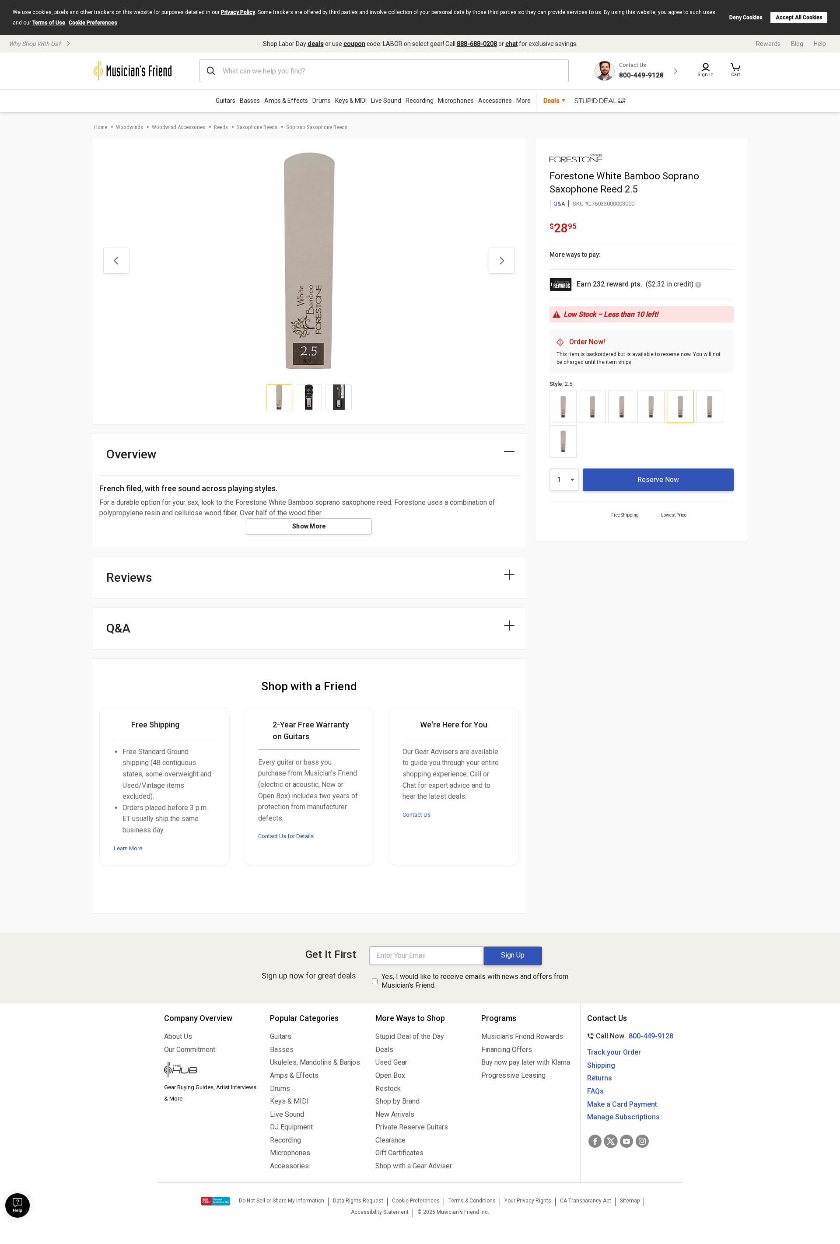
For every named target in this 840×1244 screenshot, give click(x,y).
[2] (651, 407)
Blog (797, 43)
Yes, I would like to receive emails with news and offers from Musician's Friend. (475, 981)
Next (502, 261)
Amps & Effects (286, 100)
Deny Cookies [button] (746, 17)
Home (100, 127)
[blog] (210, 1071)
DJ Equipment (291, 1127)
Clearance (390, 1140)
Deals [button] (551, 100)
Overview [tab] (131, 454)
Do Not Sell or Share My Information (281, 1201)
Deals (384, 1049)
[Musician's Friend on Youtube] (626, 1141)
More (523, 100)
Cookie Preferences (93, 23)
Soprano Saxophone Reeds (316, 127)
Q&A (559, 203)
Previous (116, 261)
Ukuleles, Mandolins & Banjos (315, 1062)
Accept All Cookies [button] (799, 17)
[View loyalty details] (698, 285)
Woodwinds (129, 127)
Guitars (225, 100)
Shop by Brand (397, 1101)
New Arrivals (394, 1114)
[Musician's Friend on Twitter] (611, 1141)
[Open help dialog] (17, 1205)
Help (820, 43)
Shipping (601, 1065)
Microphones (456, 100)
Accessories (495, 100)
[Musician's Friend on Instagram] (642, 1141)
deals (316, 43)
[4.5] (563, 441)
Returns (599, 1078)
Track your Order (614, 1052)
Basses (250, 100)
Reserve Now (658, 479)
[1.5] (621, 407)
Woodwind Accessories (178, 127)
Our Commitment (189, 1049)
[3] (563, 407)
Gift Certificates (399, 1153)
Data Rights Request (358, 1201)
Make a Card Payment (622, 1104)
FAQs (595, 1091)
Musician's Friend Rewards (522, 1036)
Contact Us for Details (286, 836)
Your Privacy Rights (527, 1201)
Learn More (128, 848)
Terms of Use (48, 23)
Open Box (390, 1075)
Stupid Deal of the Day (409, 1036)
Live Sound (386, 100)
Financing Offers (506, 1049)
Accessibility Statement (380, 1212)
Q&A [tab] (118, 628)
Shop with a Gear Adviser (413, 1166)
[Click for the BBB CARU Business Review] (215, 1201)
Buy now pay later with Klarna (525, 1062)
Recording (420, 100)
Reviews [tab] (129, 577)
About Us (178, 1036)
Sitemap (630, 1201)
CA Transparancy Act (585, 1201)
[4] (709, 407)
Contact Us (416, 814)
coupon (354, 43)
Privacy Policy (238, 12)
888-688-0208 (477, 43)
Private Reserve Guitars (411, 1127)
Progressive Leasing (513, 1075)
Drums (321, 100)
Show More (309, 526)
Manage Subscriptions (623, 1117)
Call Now (628, 1036)
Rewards (768, 43)
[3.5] (592, 407)
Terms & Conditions (472, 1201)
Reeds (221, 127)
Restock (388, 1088)
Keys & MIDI (351, 100)
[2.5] (680, 407)
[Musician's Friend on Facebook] (595, 1141)
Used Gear (391, 1062)
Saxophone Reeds (257, 127)
